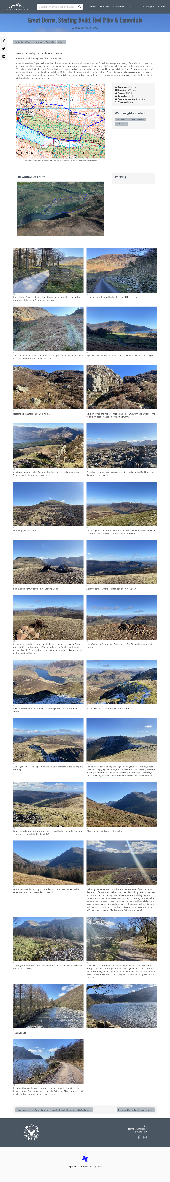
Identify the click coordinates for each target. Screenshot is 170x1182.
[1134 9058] (48, 618)
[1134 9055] (48, 563)
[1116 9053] (48, 505)
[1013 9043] (121, 388)
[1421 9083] (48, 1063)
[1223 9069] (48, 805)
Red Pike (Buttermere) (136, 119)
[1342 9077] (48, 940)
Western (61, 42)
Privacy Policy (140, 1131)
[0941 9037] (48, 330)
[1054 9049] (121, 446)
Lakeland (39, 42)
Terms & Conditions (137, 1128)
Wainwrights (50, 42)
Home (144, 1125)
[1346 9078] (121, 940)
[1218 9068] (121, 741)
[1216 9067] (48, 741)
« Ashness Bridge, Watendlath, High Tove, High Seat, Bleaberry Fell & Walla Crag (54, 1110)
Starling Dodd (121, 124)
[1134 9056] (121, 563)
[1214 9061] (121, 618)
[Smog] (53, 1132)
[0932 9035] (48, 272)
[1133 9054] (121, 505)
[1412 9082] (121, 1007)
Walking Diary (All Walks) (23, 42)
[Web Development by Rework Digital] (85, 1163)
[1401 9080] (48, 1007)
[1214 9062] (48, 683)
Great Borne (120, 119)
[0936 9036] (121, 272)
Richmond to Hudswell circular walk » (135, 1110)
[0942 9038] (121, 330)
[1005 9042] (48, 388)
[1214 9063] (121, 683)
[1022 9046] (48, 446)
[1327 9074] (121, 805)
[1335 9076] (121, 864)
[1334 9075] (48, 864)
